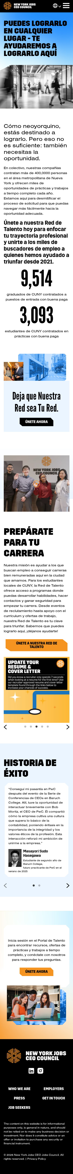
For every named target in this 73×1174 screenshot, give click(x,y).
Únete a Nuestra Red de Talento (36, 645)
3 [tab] (36, 726)
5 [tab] (48, 726)
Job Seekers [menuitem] (19, 1107)
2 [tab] (31, 726)
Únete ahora (36, 422)
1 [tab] (25, 726)
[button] (55, 6)
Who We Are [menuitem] (19, 1089)
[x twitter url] (40, 1071)
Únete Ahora (36, 972)
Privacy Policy (36, 1158)
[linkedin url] (31, 1071)
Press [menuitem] (19, 1098)
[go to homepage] (20, 6)
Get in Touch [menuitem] (53, 1098)
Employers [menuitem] (54, 1089)
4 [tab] (42, 726)
